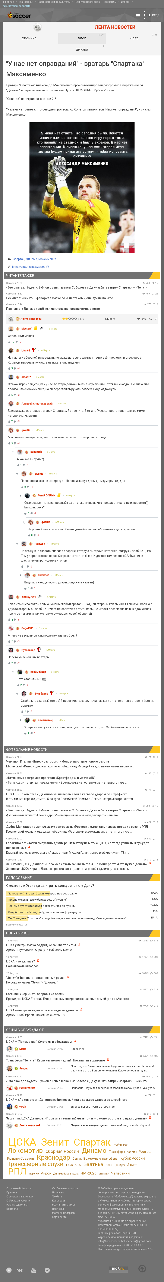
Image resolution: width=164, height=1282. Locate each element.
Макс (22, 1048)
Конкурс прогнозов (87, 1)
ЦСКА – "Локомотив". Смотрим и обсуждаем (39, 1041)
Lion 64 (26, 350)
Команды (110, 1)
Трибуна (57, 1196)
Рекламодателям (17, 1204)
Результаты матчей (64, 1204)
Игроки (125, 1)
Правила (8, 1)
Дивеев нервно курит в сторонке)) (93, 1106)
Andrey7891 (29, 597)
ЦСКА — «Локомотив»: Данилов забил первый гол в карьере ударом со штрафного (66, 794)
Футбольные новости (65, 1188)
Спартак (18, 259)
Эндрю (23, 1068)
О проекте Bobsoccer (19, 1188)
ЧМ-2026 (89, 1173)
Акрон (46, 1173)
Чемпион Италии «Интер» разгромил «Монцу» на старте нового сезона (57, 761)
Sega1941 (28, 628)
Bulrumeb (36, 451)
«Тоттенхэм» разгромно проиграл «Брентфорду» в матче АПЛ (50, 778)
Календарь (58, 1200)
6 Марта (45, 350)
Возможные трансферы (100, 1158)
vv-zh (22, 1106)
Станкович (103, 1174)
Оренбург (119, 1165)
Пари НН (34, 1173)
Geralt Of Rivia (46, 495)
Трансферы (26, 1)
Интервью (58, 1192)
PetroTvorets (27, 1088)
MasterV (27, 328)
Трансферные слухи (35, 1163)
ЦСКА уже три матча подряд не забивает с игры (41, 945)
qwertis (26, 430)
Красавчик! (78, 1048)
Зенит (55, 1142)
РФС (125, 1145)
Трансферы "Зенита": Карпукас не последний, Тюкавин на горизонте (55, 1060)
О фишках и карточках (19, 1196)
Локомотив (25, 1150)
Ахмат (132, 1165)
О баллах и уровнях (18, 1200)
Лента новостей (31, 318)
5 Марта (53, 329)
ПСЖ (69, 1165)
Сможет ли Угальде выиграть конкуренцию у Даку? (50, 886)
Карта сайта (59, 1216)
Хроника (29, 38)
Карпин (132, 1151)
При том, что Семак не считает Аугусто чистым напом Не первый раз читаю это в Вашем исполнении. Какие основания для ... (112, 1068)
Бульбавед (28, 650)
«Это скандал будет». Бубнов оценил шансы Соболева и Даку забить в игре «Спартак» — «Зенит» (76, 287)
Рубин (118, 1144)
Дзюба (78, 1165)
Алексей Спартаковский (37, 403)
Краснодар (53, 1157)
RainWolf (40, 543)
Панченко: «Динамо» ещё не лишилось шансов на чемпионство (53, 308)
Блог (91, 37)
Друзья (90, 48)
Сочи (109, 1165)
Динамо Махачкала (66, 1173)
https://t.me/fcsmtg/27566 (28, 266)
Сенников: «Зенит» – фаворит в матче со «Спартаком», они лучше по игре (59, 298)
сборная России (62, 1151)
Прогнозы (58, 1208)
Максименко (47, 259)
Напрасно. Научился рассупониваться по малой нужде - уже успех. (113, 1088)
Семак (77, 1158)
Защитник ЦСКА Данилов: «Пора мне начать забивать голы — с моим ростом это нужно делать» (76, 864)
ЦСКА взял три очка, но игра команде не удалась (42, 1010)
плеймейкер (38, 671)
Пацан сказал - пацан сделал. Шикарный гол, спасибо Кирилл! (110, 1125)
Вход (155, 15)
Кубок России (132, 1158)
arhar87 (26, 377)
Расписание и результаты (54, 1)
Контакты (12, 1208)
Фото (143, 37)
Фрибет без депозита (17, 5)
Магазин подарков (63, 1212)
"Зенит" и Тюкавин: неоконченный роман (35, 977)
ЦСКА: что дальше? (20, 961)
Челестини (120, 1173)
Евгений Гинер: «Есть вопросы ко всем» (35, 994)
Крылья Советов (20, 1158)
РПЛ (17, 1171)
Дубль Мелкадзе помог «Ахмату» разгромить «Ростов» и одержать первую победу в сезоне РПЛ (77, 826)
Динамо (31, 259)
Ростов (145, 1151)
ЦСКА (22, 1142)
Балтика (93, 1164)
